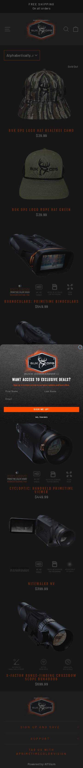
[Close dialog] (80, 347)
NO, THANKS (42, 417)
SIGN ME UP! (41, 409)
